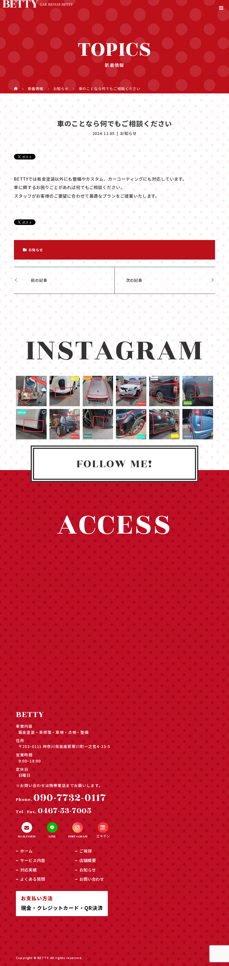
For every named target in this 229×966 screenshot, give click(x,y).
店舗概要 (87, 860)
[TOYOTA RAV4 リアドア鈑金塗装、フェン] (197, 391)
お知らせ (128, 133)
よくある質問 (32, 879)
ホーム (26, 851)
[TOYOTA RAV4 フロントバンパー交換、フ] (131, 424)
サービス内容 (32, 860)
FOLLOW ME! (114, 463)
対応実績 (28, 870)
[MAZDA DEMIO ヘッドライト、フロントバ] (131, 391)
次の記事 (134, 280)
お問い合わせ (91, 879)
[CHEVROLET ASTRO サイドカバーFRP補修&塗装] (31, 424)
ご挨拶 (85, 851)
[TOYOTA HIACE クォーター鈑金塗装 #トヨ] (164, 391)
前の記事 (39, 280)
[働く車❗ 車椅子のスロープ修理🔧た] (31, 391)
